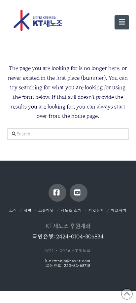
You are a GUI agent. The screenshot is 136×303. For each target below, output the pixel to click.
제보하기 (119, 210)
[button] (122, 22)
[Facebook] (57, 193)
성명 (28, 210)
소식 (13, 210)
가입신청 (96, 210)
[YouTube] (78, 193)
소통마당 (46, 210)
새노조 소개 (71, 210)
